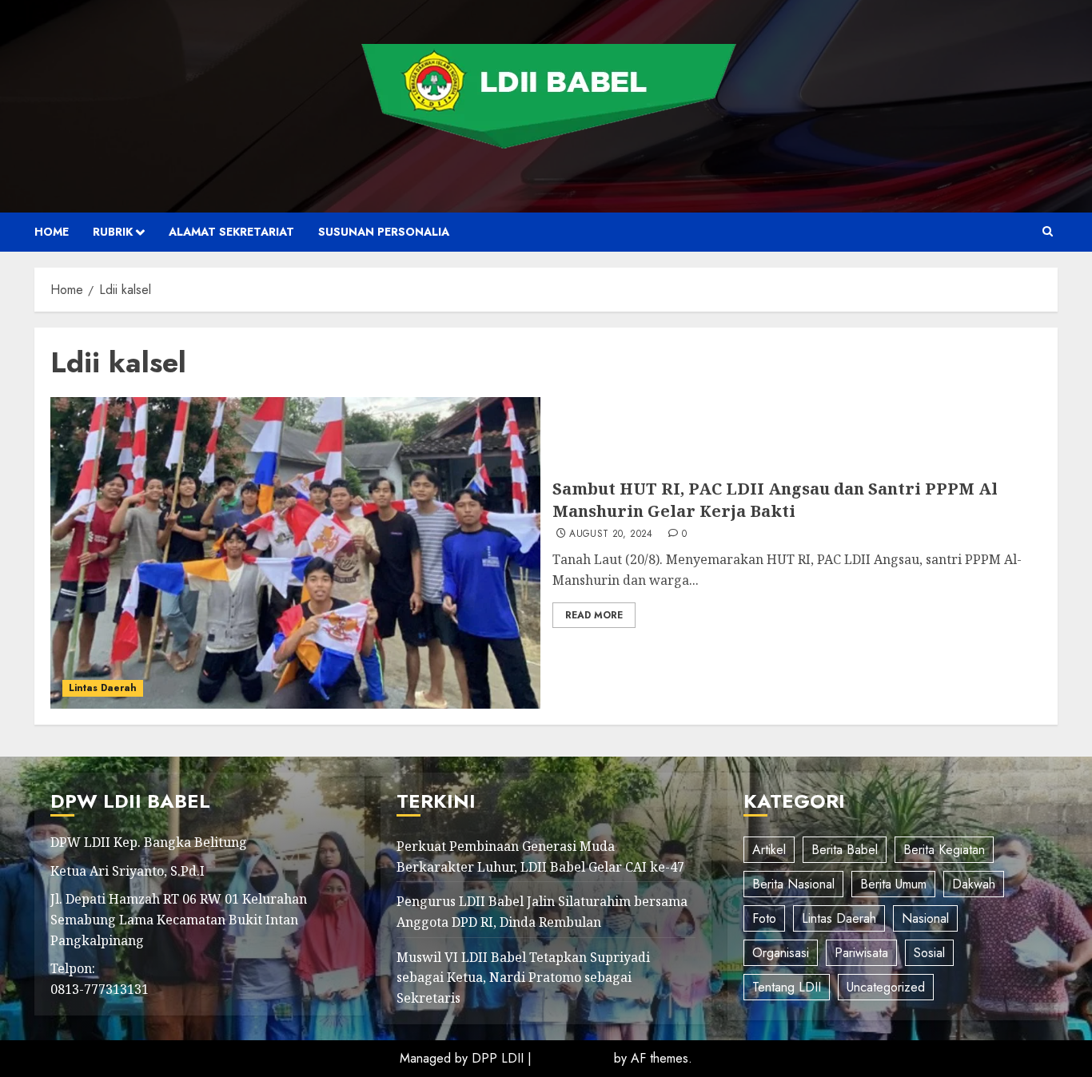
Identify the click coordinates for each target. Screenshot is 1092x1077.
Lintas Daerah (103, 688)
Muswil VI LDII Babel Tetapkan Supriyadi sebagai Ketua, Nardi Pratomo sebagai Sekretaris (523, 977)
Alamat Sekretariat (231, 232)
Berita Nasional (793, 884)
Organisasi (780, 953)
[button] (1048, 232)
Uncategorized (886, 987)
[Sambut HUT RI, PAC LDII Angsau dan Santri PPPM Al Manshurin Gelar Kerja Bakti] (295, 553)
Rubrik (113, 232)
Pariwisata (861, 953)
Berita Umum (893, 884)
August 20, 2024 (610, 534)
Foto (764, 918)
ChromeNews (573, 1058)
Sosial (929, 953)
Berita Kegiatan (944, 850)
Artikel (769, 850)
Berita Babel (844, 850)
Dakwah (973, 884)
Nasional (925, 918)
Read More (594, 615)
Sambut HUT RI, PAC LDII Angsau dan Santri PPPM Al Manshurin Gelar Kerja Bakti (775, 500)
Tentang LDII (786, 987)
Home (51, 232)
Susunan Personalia (383, 232)
